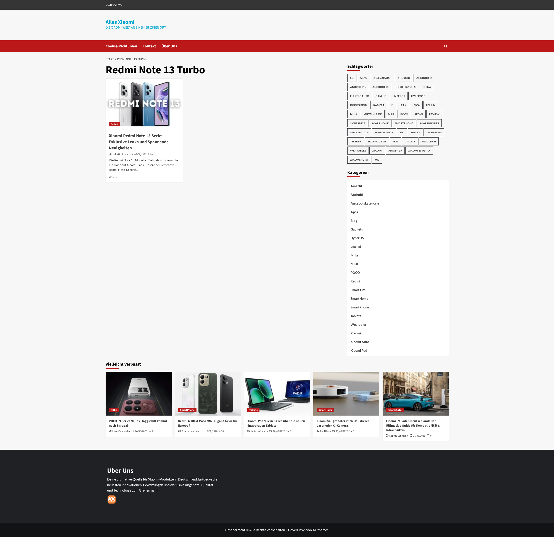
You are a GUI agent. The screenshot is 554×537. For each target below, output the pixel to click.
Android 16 (380, 87)
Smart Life (358, 290)
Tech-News (433, 132)
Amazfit (356, 186)
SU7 (402, 132)
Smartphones (429, 123)
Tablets (356, 316)
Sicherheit (357, 123)
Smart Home (380, 123)
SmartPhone (360, 307)
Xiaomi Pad (359, 350)
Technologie (377, 141)
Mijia (353, 114)
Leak (403, 105)
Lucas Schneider (121, 431)
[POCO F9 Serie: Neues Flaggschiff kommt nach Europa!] (139, 394)
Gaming (381, 96)
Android (404, 77)
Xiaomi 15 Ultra (419, 150)
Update (410, 141)
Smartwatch (359, 132)
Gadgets (357, 229)
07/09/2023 (140, 154)
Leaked (356, 246)
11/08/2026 (419, 436)
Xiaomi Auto (359, 159)
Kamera (379, 105)
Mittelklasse (373, 114)
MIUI (391, 114)
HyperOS (399, 96)
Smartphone (404, 123)
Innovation (358, 105)
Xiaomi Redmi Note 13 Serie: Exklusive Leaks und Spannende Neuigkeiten (139, 142)
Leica (416, 105)
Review (434, 114)
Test (395, 141)
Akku (363, 77)
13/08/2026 (342, 431)
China (427, 87)
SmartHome (359, 298)
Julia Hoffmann (120, 154)
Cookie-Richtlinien (121, 46)
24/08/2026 (141, 431)
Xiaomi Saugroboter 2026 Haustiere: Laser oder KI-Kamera (343, 423)
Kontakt (149, 46)
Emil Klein (325, 431)
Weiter (113, 177)
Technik (355, 141)
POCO (404, 114)
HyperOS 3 (418, 96)
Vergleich (428, 141)
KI (392, 105)
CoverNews (297, 530)
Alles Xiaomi (120, 22)
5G (352, 77)
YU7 (377, 159)
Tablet (415, 132)
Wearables (358, 150)
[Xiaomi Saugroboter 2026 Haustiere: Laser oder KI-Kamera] (346, 394)
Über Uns (169, 46)
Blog (354, 221)
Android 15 (358, 87)
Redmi (114, 124)
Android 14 (424, 77)
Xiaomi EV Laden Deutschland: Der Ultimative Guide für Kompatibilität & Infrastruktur (413, 425)
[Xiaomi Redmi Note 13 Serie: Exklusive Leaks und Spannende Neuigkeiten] (144, 104)
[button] (446, 46)
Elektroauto (359, 96)
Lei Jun (430, 105)
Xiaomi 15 (395, 150)
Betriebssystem (405, 87)
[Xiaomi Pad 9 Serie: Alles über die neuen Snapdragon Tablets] (277, 394)
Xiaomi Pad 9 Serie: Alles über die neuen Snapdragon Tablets (276, 423)
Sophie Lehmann (191, 431)
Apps (354, 212)
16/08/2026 (279, 431)
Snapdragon (384, 132)
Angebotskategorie (365, 203)
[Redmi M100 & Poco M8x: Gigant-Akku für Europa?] (208, 394)
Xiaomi (377, 150)
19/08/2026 (211, 431)
